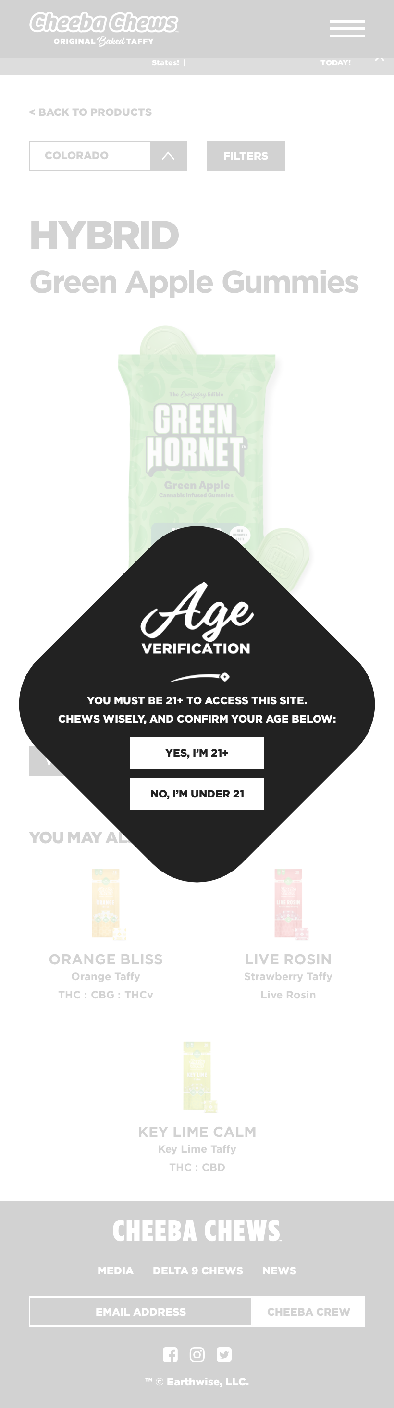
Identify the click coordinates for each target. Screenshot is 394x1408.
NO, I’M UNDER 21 (197, 793)
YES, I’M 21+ (197, 753)
